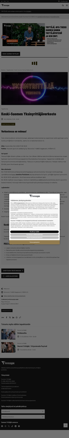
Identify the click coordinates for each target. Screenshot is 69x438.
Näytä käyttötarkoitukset (34, 237)
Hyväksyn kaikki (34, 231)
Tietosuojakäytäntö (35, 242)
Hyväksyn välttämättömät (34, 234)
